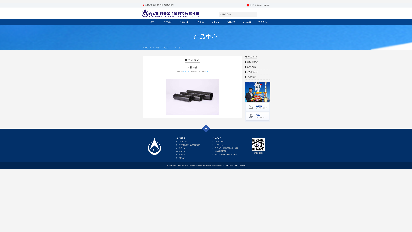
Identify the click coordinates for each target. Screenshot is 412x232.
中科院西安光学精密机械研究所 (189, 145)
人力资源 (247, 22)
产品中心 (199, 22)
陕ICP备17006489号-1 (239, 165)
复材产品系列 (251, 77)
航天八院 (182, 158)
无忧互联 (229, 165)
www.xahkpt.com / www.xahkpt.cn (226, 154)
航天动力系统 (251, 67)
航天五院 (182, 151)
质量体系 (231, 22)
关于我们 (168, 22)
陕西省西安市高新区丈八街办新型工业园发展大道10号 (226, 149)
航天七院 (182, 155)
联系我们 (262, 22)
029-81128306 (219, 142)
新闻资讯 (184, 22)
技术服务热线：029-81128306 (259, 5)
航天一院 (182, 148)
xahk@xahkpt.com (221, 145)
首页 (152, 22)
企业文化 (215, 22)
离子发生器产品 (252, 62)
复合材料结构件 (252, 72)
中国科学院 (183, 142)
